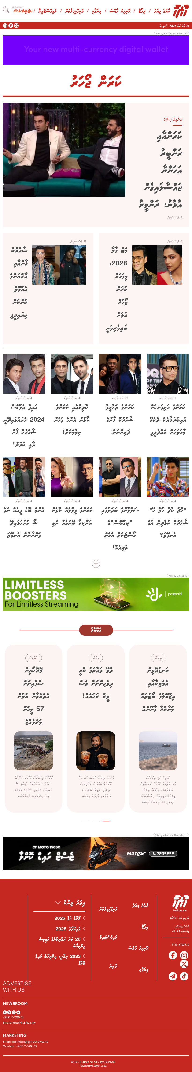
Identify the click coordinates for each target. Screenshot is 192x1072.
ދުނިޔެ (113, 966)
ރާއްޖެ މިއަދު (162, 11)
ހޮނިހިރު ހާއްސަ (120, 11)
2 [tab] (96, 820)
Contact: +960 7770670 (20, 1046)
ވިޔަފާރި (96, 11)
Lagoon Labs (99, 1065)
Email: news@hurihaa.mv (19, 1023)
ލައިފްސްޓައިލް (47, 11)
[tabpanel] (158, 729)
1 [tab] (106, 820)
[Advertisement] (96, 49)
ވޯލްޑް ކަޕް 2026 (69, 918)
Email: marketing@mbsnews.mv (25, 1041)
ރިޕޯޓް (142, 11)
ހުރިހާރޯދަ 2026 (69, 929)
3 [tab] (86, 820)
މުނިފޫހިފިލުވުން (74, 11)
